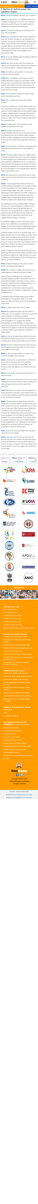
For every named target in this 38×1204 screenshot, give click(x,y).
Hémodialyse (8, 710)
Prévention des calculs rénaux (13, 651)
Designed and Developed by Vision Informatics (19, 797)
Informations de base (11, 609)
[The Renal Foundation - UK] (28, 502)
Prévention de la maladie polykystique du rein (18, 648)
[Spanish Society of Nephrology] (9, 513)
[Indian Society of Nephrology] (28, 524)
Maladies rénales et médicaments (15, 749)
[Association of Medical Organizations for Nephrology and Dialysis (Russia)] (28, 513)
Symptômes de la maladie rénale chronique (18, 676)
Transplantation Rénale (11, 716)
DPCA (5, 713)
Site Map (12, 791)
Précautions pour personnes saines (15, 636)
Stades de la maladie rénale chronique (16, 679)
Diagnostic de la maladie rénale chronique (17, 693)
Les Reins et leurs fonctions (13, 615)
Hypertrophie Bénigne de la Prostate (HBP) (17, 746)
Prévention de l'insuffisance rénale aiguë (17, 645)
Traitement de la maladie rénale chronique (17, 696)
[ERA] (28, 470)
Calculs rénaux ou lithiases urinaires (15, 743)
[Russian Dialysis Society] (9, 524)
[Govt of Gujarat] (9, 578)
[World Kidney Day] (9, 470)
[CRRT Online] (28, 567)
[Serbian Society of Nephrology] (9, 545)
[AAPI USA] (9, 502)
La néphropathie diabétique (12, 731)
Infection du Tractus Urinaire (13, 740)
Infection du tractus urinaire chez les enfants (18, 755)
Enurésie (6, 758)
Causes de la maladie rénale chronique (16, 673)
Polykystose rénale (10, 734)
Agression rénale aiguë (11, 728)
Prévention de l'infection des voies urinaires (18, 654)
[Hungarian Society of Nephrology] (28, 545)
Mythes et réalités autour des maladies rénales (19, 628)
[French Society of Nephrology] (9, 535)
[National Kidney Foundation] (9, 481)
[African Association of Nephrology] (9, 556)
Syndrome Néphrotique (11, 752)
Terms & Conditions (22, 791)
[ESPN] (9, 491)
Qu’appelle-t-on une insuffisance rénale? (17, 724)
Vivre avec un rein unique (12, 737)
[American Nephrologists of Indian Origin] (28, 578)
